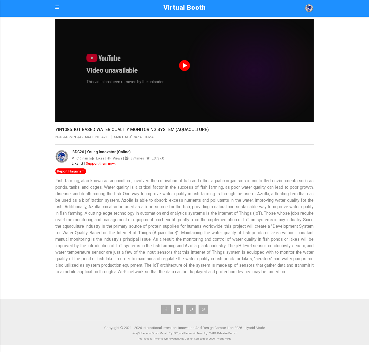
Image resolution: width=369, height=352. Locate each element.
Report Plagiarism (71, 171)
